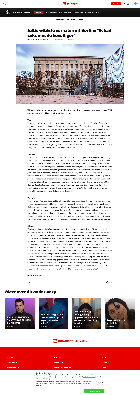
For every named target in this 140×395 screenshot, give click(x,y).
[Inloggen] (131, 4)
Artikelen (71, 19)
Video (80, 19)
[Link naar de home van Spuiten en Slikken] (7, 12)
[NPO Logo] (135, 3)
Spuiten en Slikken (21, 12)
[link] (36, 275)
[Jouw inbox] (128, 4)
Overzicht (59, 19)
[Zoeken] (124, 4)
